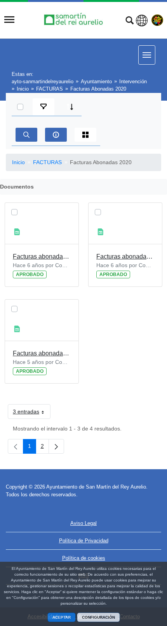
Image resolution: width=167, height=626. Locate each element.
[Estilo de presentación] (85, 135)
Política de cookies (83, 558)
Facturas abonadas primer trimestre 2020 (42, 256)
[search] (26, 135)
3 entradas (31, 413)
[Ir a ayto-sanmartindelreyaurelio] (74, 19)
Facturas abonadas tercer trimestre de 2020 (42, 353)
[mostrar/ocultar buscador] (129, 21)
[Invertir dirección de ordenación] (70, 107)
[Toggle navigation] (9, 19)
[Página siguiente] (56, 446)
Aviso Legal (83, 523)
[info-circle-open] (56, 135)
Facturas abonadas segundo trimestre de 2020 (125, 256)
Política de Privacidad (83, 541)
